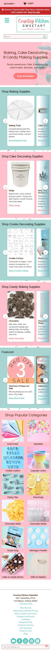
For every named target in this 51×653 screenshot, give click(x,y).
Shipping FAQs (25, 622)
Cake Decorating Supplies (26, 156)
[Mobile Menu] (6, 21)
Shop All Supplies (25, 76)
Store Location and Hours (25, 613)
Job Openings (25, 627)
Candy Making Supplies (24, 286)
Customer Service (25, 625)
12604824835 (25, 603)
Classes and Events (25, 616)
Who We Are (25, 607)
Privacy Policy (25, 630)
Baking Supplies (19, 91)
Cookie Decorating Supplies (27, 224)
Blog (26, 633)
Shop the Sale (34, 12)
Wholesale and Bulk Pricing (25, 610)
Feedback (25, 619)
